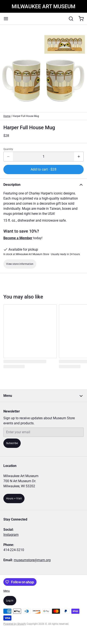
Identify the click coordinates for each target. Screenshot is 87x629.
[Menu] (7, 18)
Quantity (8, 149)
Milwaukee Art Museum (43, 6)
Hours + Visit (14, 498)
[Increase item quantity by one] (78, 156)
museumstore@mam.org (32, 560)
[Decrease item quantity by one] (8, 156)
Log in (10, 600)
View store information (20, 263)
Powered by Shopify (14, 623)
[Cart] (79, 18)
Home (6, 116)
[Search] (69, 18)
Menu (6, 590)
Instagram (11, 535)
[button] (43, 169)
